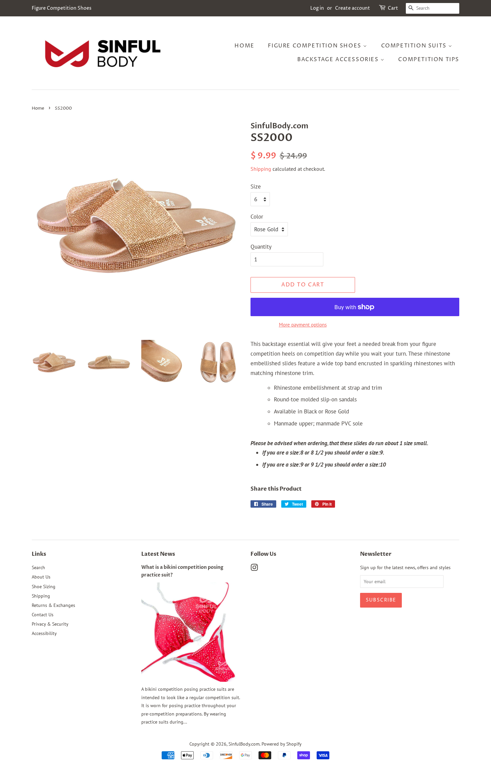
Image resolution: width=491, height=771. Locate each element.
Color (257, 216)
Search (38, 567)
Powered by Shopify (282, 744)
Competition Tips (428, 59)
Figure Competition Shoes (315, 45)
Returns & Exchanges (53, 605)
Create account (352, 8)
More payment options (303, 325)
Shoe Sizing (43, 586)
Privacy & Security (50, 624)
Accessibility (44, 633)
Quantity (261, 246)
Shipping (261, 168)
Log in (317, 8)
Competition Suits (415, 45)
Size (256, 186)
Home (244, 45)
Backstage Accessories (338, 59)
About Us (41, 576)
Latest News (158, 554)
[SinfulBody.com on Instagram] (254, 568)
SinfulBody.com (244, 744)
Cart (393, 8)
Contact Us (42, 614)
